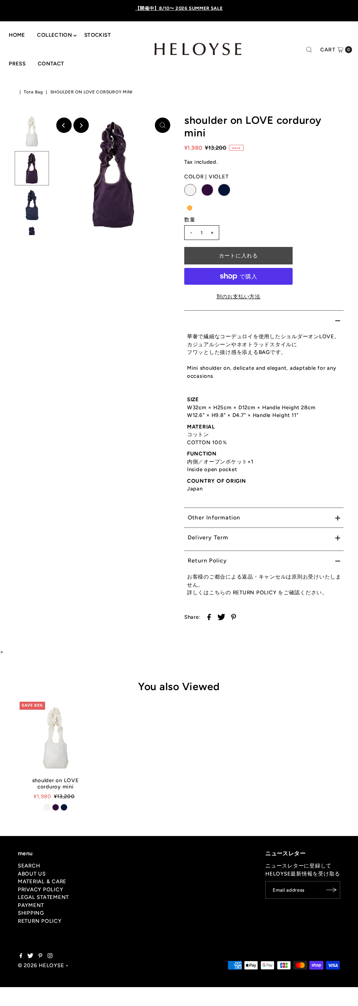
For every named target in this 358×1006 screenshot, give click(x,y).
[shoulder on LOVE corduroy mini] (56, 738)
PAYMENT (31, 905)
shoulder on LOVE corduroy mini (55, 783)
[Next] (81, 125)
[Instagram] (50, 956)
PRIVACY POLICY (40, 889)
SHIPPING (31, 913)
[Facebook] (21, 956)
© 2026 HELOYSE (41, 965)
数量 (189, 220)
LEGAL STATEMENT (43, 897)
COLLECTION (54, 35)
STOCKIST (97, 35)
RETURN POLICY (40, 921)
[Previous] (64, 125)
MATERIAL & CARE (42, 881)
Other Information (214, 517)
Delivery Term (208, 537)
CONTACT (51, 64)
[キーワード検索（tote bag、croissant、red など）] (309, 49)
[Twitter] (30, 956)
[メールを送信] (331, 890)
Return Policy (207, 560)
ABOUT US (32, 874)
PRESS (17, 64)
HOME (17, 35)
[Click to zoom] (162, 125)
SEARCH (29, 866)
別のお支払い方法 (238, 296)
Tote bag (33, 92)
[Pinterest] (40, 956)
